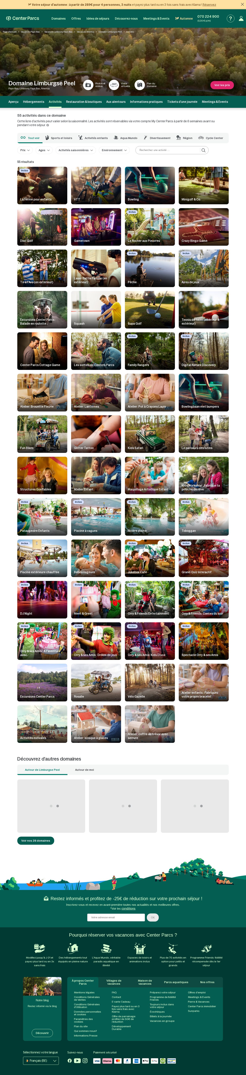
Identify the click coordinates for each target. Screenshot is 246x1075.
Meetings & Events (156, 18)
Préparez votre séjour (163, 992)
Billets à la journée (161, 1016)
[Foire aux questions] (230, 18)
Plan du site (81, 1026)
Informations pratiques (146, 101)
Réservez (209, 4)
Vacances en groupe (162, 1021)
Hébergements (33, 101)
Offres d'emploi (197, 992)
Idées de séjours (97, 18)
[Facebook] (69, 1061)
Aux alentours (115, 101)
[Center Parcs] (22, 18)
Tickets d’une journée (182, 101)
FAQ (114, 992)
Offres (76, 18)
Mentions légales (84, 992)
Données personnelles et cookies (87, 1013)
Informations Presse (85, 1035)
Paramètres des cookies (83, 1020)
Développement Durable (121, 1028)
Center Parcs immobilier (202, 1006)
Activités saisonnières (74, 150)
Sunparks (193, 1011)
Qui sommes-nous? (85, 1031)
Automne (186, 18)
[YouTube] (77, 1061)
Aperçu (13, 101)
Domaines (59, 18)
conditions (128, 908)
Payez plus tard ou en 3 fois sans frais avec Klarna (126, 1009)
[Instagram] (85, 1061)
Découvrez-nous (126, 18)
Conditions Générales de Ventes (87, 998)
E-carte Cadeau (121, 1001)
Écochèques (157, 1011)
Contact (116, 997)
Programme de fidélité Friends (163, 998)
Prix (22, 150)
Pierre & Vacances (198, 1001)
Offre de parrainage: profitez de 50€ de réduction (124, 1019)
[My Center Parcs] (241, 18)
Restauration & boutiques (84, 101)
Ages (42, 150)
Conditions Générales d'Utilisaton (87, 1006)
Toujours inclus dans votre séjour (162, 1006)
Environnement (112, 150)
